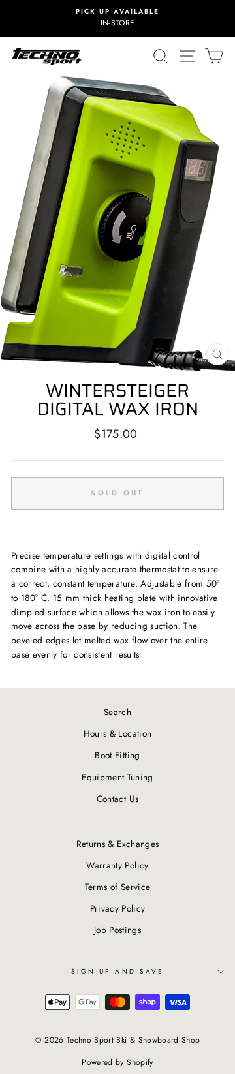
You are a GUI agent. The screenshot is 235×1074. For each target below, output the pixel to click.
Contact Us (117, 798)
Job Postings (117, 929)
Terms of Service (117, 886)
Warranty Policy (117, 865)
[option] (117, 18)
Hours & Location (117, 733)
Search (117, 711)
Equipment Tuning (117, 777)
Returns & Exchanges (117, 843)
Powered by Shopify (117, 1062)
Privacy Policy (118, 908)
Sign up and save (117, 971)
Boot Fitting (117, 754)
